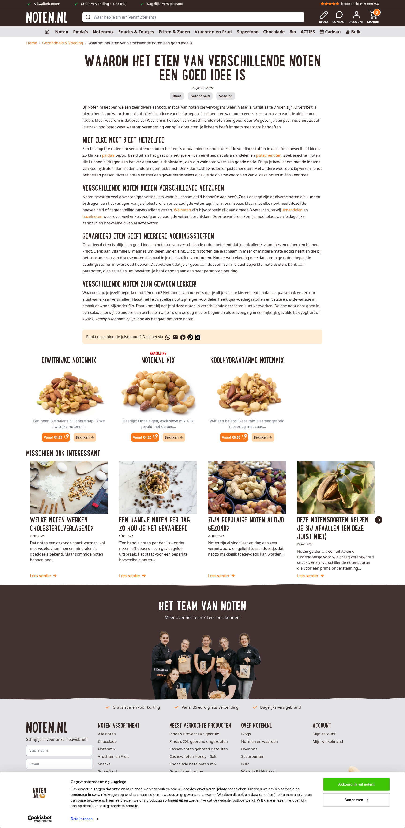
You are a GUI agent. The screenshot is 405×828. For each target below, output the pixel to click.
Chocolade (274, 31)
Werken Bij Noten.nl (258, 771)
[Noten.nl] (47, 17)
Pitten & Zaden (174, 31)
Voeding (225, 96)
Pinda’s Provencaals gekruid (194, 734)
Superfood (248, 31)
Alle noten (107, 734)
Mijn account (324, 734)
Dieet (177, 96)
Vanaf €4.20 (142, 437)
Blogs (246, 734)
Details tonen (82, 819)
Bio (292, 31)
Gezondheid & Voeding (62, 42)
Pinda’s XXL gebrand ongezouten (198, 741)
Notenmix (103, 31)
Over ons (249, 749)
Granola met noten (186, 771)
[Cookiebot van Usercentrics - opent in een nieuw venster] (39, 818)
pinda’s (108, 155)
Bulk (245, 764)
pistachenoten (268, 155)
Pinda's (80, 31)
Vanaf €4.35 (53, 437)
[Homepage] (47, 31)
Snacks (104, 764)
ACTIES (308, 31)
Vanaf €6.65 (231, 437)
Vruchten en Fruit (213, 31)
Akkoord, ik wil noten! (356, 784)
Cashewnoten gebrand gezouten (198, 749)
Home (31, 42)
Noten (61, 31)
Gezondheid (200, 96)
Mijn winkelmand (328, 741)
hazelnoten (92, 216)
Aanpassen (354, 800)
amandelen (293, 209)
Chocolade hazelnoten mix (192, 764)
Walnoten (182, 209)
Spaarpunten (252, 756)
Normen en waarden (259, 741)
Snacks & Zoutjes (136, 31)
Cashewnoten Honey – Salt (193, 756)
